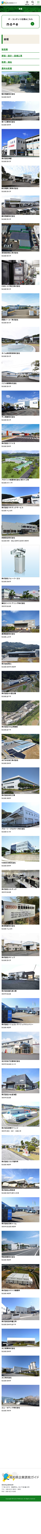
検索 (33, 4)
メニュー (38, 4)
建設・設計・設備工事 (12, 55)
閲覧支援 (27, 4)
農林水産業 (7, 68)
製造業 (5, 49)
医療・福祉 (7, 62)
